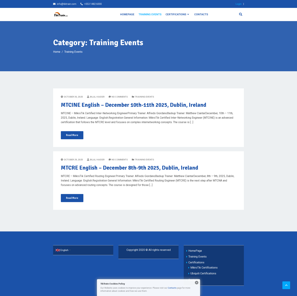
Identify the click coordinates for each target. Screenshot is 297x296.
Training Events (150, 14)
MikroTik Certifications (204, 267)
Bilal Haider (97, 96)
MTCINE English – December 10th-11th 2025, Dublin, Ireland (133, 105)
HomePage (127, 14)
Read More (72, 135)
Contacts (201, 14)
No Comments (120, 96)
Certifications (176, 14)
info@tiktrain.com (66, 4)
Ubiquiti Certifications (203, 273)
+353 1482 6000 (93, 4)
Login (238, 4)
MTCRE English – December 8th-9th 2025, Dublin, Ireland (129, 167)
